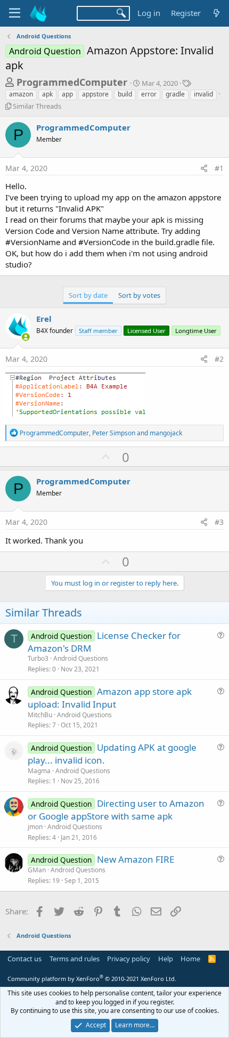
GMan (37, 869)
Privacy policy (128, 958)
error (149, 94)
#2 (219, 359)
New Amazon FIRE (135, 859)
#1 (219, 168)
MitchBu (40, 714)
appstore (95, 94)
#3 (219, 522)
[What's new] (216, 13)
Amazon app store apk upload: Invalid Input (110, 697)
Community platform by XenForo (91, 979)
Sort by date (88, 295)
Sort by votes (139, 295)
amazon (21, 94)
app (67, 94)
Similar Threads (37, 106)
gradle (175, 94)
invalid (203, 94)
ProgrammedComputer (72, 82)
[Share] (204, 168)
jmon (35, 826)
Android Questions (80, 658)
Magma (39, 770)
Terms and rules (75, 958)
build (125, 94)
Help (165, 958)
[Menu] (14, 13)
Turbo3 (38, 658)
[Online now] (26, 337)
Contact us (24, 958)
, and (101, 432)
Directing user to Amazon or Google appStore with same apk (116, 809)
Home (190, 958)
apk (47, 94)
